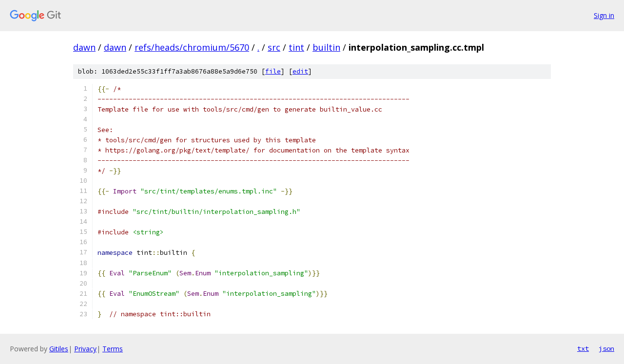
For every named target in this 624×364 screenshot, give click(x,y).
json (606, 348)
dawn (84, 47)
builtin (326, 47)
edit (300, 71)
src (274, 47)
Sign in (604, 15)
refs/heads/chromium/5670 (192, 47)
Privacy (85, 348)
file (273, 71)
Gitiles (58, 348)
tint (296, 47)
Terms (112, 348)
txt (583, 348)
